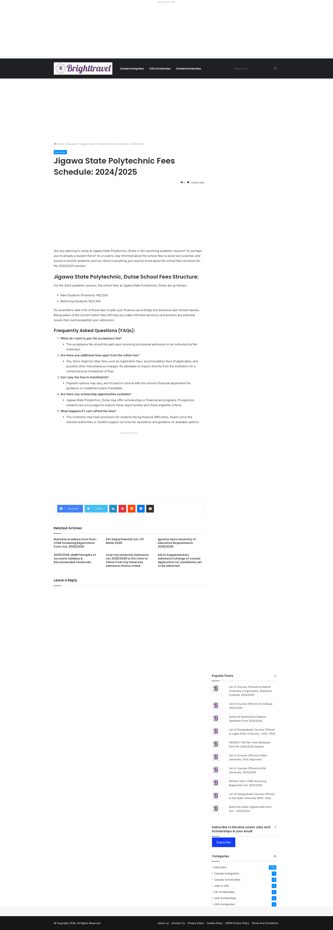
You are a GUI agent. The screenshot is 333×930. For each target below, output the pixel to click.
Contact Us (178, 923)
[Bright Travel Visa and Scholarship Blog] (83, 68)
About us (163, 923)
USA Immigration (224, 904)
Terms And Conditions (265, 923)
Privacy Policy (196, 923)
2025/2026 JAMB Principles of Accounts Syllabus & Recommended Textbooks (75, 558)
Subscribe (223, 842)
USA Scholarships (160, 68)
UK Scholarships (224, 891)
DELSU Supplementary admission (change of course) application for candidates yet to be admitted (180, 560)
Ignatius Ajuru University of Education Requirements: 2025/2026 (177, 542)
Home (60, 143)
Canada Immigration (132, 68)
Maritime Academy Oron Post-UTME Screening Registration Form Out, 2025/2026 (75, 542)
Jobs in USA (221, 885)
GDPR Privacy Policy (237, 923)
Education (72, 143)
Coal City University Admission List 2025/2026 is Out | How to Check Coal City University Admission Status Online (127, 560)
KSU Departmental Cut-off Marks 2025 (125, 541)
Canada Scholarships (188, 68)
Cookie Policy (215, 923)
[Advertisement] (166, 31)
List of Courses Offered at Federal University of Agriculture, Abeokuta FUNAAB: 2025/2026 (250, 690)
